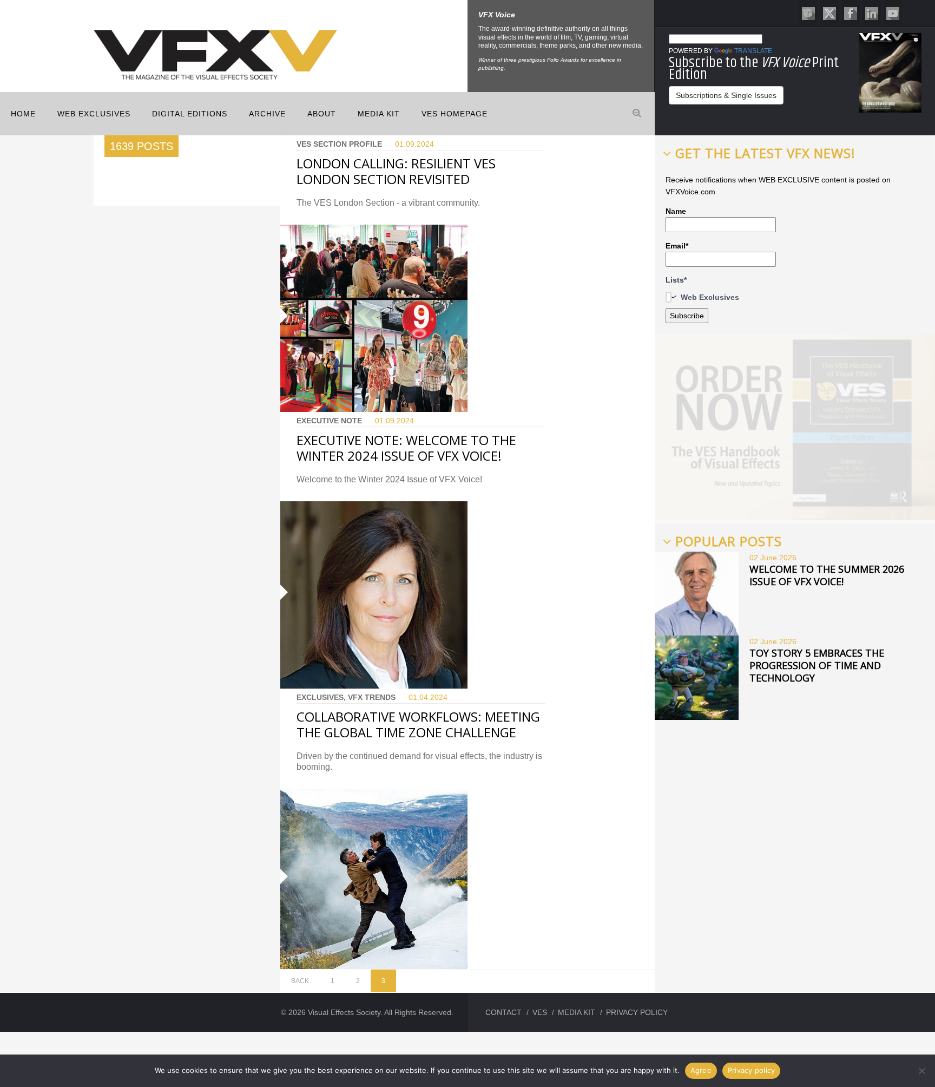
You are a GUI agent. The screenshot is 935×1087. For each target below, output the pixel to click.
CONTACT (503, 1012)
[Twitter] (829, 12)
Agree (701, 1070)
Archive (267, 113)
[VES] (808, 12)
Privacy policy (751, 1070)
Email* (677, 245)
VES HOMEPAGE (455, 113)
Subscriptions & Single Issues (726, 95)
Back (300, 981)
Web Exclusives (93, 113)
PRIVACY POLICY (637, 1012)
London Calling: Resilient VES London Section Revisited (396, 171)
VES (539, 1012)
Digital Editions (189, 113)
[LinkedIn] (871, 12)
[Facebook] (850, 12)
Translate (753, 51)
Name (676, 211)
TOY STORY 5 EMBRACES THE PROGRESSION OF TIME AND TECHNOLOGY (816, 665)
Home (23, 113)
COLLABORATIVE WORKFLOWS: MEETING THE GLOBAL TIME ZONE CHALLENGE (418, 724)
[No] (921, 1070)
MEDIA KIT (379, 113)
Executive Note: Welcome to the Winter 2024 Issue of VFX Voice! (406, 447)
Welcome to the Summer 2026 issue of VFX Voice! (826, 575)
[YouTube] (893, 12)
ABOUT (321, 113)
